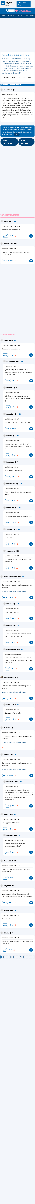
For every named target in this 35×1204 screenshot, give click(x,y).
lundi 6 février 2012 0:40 (12, 467)
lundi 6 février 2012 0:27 (12, 419)
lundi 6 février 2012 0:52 (12, 489)
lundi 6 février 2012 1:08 (12, 609)
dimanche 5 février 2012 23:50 (11, 890)
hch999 (9, 436)
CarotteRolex (11, 649)
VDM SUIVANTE (25, 142)
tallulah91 (9, 835)
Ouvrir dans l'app (22, 4)
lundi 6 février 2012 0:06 (12, 709)
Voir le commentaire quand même (14, 591)
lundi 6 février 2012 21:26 (12, 630)
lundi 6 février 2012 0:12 (12, 366)
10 (30, 957)
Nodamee (7, 728)
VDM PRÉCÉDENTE (8, 142)
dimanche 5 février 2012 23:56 (14, 840)
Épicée (20, 16)
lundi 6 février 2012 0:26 (12, 393)
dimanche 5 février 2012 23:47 (11, 226)
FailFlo (6, 221)
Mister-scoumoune (10, 577)
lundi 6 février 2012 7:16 (12, 534)
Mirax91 (7, 910)
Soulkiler (9, 529)
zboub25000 (11, 484)
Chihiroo (9, 604)
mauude (7, 755)
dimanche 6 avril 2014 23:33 (13, 654)
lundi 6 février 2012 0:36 (12, 441)
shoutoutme (10, 361)
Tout (4, 16)
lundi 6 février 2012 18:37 (9, 95)
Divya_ (9, 705)
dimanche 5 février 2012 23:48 (11, 682)
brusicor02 (10, 782)
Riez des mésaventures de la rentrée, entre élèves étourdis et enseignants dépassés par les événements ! (17, 131)
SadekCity (10, 414)
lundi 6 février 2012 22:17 (12, 556)
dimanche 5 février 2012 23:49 (11, 249)
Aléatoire (11, 16)
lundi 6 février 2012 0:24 (12, 787)
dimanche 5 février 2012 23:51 (10, 915)
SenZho (6, 814)
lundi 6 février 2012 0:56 (12, 513)
